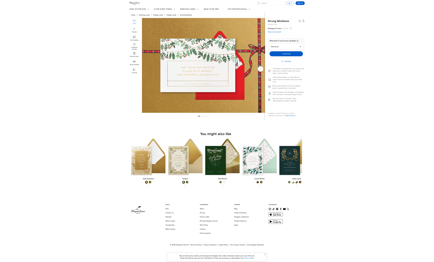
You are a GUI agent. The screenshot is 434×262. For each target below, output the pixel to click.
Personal (274, 47)
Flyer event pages (163, 9)
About (202, 209)
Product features (240, 221)
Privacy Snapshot (210, 245)
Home (133, 15)
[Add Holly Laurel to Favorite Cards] (296, 185)
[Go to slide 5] (204, 116)
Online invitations (240, 213)
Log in (290, 3)
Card (134, 23)
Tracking (134, 73)
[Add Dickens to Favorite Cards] (185, 185)
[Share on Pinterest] (277, 209)
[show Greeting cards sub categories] (198, 9)
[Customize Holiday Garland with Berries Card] (203, 65)
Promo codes (204, 217)
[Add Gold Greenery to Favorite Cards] (148, 185)
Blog (235, 209)
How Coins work (274, 32)
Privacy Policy (249, 258)
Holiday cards (158, 15)
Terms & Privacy (196, 245)
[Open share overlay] (303, 20)
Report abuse (170, 229)
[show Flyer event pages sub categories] (174, 9)
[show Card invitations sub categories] (148, 9)
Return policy (170, 221)
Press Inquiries (205, 233)
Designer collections (241, 217)
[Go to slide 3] (200, 116)
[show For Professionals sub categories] (249, 9)
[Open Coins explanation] (291, 28)
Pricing (202, 213)
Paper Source (290, 116)
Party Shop (204, 225)
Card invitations (137, 9)
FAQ (167, 209)
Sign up (300, 3)
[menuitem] (139, 9)
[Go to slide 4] (202, 116)
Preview (134, 32)
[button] (297, 41)
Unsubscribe (169, 225)
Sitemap (168, 217)
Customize (286, 54)
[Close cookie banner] (265, 254)
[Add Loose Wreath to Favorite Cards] (259, 185)
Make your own (211, 9)
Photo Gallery (134, 40)
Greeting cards (188, 9)
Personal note (134, 56)
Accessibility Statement (255, 245)
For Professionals (237, 9)
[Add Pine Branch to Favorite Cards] (222, 185)
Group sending (134, 64)
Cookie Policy (223, 245)
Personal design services (209, 221)
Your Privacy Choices (237, 245)
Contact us (169, 213)
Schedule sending (134, 48)
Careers (203, 229)
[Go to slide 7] (208, 116)
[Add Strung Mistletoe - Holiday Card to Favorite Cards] (299, 21)
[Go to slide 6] (206, 116)
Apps (236, 225)
